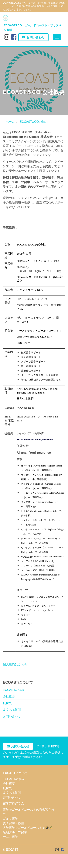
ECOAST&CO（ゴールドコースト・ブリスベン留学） (33, 27)
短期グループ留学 (15, 832)
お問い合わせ (36, 37)
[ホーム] (5, 18)
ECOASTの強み (13, 689)
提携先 (7, 703)
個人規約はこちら (15, 664)
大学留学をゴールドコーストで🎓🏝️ (28, 827)
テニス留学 (10, 836)
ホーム (10, 121)
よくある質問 (12, 709)
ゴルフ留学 (10, 818)
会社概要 (9, 696)
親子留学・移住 (13, 823)
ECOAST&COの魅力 (34, 121)
